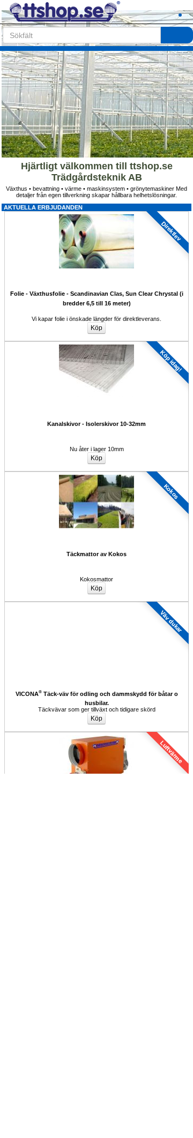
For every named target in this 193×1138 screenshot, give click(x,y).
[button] (153, 12)
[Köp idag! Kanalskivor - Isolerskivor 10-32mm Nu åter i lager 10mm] (96, 344)
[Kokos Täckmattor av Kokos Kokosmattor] (96, 474)
